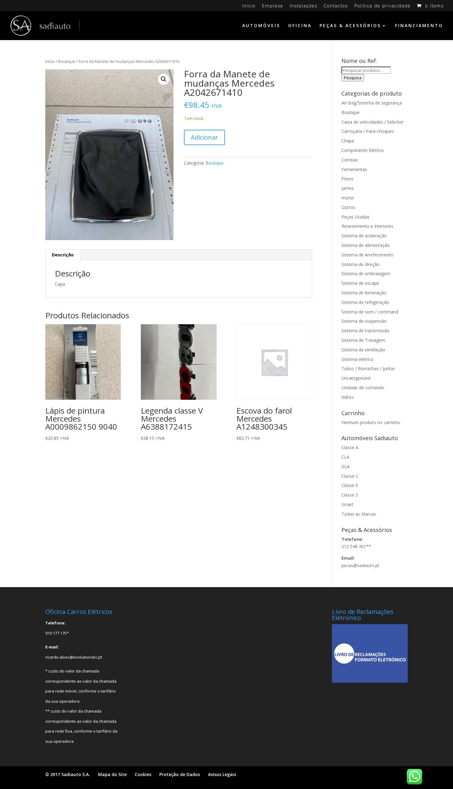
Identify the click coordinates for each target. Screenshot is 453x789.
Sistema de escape (360, 283)
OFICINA (300, 25)
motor (347, 198)
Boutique (66, 61)
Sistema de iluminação (363, 293)
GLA (345, 466)
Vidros (347, 397)
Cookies (143, 774)
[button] (163, 79)
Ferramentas (354, 169)
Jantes (347, 188)
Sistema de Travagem (363, 340)
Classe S (349, 495)
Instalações (303, 6)
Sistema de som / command (369, 312)
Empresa (272, 6)
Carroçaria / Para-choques (367, 131)
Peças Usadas (355, 217)
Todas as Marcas (358, 514)
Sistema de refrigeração (365, 302)
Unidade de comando (362, 387)
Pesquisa (352, 77)
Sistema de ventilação (363, 350)
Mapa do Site (112, 774)
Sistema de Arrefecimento (367, 255)
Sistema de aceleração (364, 236)
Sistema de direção (360, 264)
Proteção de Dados (179, 774)
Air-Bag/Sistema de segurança (371, 103)
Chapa (347, 141)
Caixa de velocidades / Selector (372, 122)
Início (248, 6)
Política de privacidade (382, 6)
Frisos (347, 179)
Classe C (349, 476)
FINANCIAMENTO (419, 25)
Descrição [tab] (63, 255)
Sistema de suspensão (363, 321)
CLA (345, 457)
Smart (347, 504)
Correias (349, 160)
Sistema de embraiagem (365, 273)
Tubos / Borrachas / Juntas (368, 368)
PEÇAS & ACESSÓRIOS (350, 25)
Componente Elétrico (362, 150)
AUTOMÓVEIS (261, 25)
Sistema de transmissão (365, 330)
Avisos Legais (222, 774)
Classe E (349, 485)
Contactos (336, 6)
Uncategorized (355, 378)
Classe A (349, 447)
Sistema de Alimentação (365, 245)
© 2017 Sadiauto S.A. (67, 774)
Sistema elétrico (357, 359)
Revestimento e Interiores (367, 226)
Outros (348, 207)
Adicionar (204, 137)
